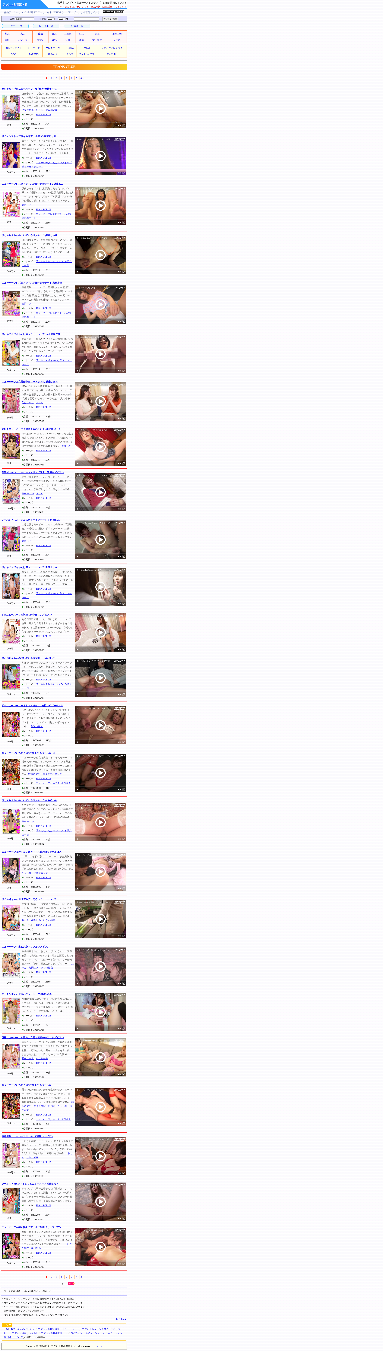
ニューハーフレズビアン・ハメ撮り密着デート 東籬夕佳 (32, 282)
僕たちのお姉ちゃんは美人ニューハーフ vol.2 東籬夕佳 (31, 334)
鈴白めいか (52, 109)
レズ (81, 33)
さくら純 (26, 872)
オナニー (117, 33)
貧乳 (67, 40)
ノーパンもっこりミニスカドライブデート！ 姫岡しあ (31, 520)
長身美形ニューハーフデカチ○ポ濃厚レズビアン (27, 1136)
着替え (40, 40)
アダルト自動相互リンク (54, 1333)
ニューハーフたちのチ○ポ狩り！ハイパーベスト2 (28, 753)
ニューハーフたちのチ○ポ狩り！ (53, 783)
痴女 (54, 33)
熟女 (7, 33)
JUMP (70, 54)
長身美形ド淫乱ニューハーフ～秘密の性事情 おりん (29, 89)
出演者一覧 (77, 26)
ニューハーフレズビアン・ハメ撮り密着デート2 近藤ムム (32, 184)
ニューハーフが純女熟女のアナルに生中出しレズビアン (31, 1227)
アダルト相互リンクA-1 (24, 1333)
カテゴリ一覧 (15, 26)
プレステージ (53, 48)
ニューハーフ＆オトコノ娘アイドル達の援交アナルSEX (31, 852)
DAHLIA (112, 54)
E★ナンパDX (86, 54)
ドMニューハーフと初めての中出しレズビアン (27, 614)
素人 (22, 33)
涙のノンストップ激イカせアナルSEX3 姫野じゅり (29, 136)
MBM (87, 48)
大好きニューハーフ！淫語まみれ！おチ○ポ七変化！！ (31, 429)
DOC (13, 54)
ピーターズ (34, 48)
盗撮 (81, 40)
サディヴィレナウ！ (112, 48)
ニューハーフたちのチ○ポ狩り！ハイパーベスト (27, 1085)
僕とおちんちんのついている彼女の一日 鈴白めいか (29, 800)
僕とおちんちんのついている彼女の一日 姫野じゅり (29, 235)
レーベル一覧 (46, 26)
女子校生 (97, 40)
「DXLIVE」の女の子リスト (19, 1329)
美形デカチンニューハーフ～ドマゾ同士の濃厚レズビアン (33, 472)
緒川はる (36, 1248)
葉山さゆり (28, 402)
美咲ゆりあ (37, 726)
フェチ (67, 33)
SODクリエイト (13, 48)
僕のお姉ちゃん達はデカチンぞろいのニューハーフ (29, 899)
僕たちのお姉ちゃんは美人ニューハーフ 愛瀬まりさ (29, 567)
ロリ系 (116, 40)
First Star (70, 48)
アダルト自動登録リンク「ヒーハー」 (58, 1329)
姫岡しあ (26, 204)
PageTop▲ (121, 1319)
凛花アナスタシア (52, 774)
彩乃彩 (51, 1106)
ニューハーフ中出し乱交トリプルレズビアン (26, 946)
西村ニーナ (28, 1058)
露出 (7, 40)
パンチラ (23, 40)
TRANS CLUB (43, 114)
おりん (39, 109)
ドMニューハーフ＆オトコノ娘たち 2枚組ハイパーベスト (32, 705)
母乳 (54, 40)
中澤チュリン (41, 872)
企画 (40, 33)
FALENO (34, 54)
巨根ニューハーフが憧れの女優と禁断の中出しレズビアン (33, 1037)
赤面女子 (53, 54)
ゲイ (97, 33)
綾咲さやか (34, 774)
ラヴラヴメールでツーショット (87, 1333)
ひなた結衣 (28, 109)
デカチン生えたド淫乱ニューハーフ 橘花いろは (27, 994)
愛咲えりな (40, 1106)
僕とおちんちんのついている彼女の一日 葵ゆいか (28, 658)
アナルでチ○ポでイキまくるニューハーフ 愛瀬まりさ (30, 1184)
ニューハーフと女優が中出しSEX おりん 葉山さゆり (30, 381)
